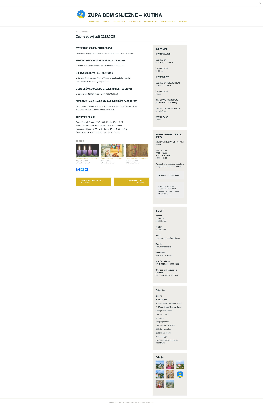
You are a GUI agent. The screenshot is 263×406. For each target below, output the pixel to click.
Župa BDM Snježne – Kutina (125, 14)
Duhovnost (149, 21)
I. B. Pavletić (134, 21)
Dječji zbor (162, 299)
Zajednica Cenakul (163, 332)
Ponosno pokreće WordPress (120, 402)
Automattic (148, 402)
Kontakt (183, 21)
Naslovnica (94, 21)
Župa (105, 21)
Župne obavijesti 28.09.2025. (112, 158)
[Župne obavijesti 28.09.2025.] (112, 150)
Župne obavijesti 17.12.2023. (87, 158)
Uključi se (118, 21)
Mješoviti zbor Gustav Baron (169, 306)
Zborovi (159, 295)
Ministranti (160, 318)
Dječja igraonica (162, 321)
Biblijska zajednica (163, 329)
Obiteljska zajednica (164, 310)
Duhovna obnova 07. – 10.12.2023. (92, 181)
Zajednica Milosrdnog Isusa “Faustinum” (167, 341)
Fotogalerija (167, 21)
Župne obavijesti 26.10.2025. (137, 158)
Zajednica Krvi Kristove (165, 325)
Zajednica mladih (163, 314)
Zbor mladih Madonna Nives (169, 303)
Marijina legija (161, 336)
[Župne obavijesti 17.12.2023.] (87, 150)
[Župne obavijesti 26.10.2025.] (137, 150)
